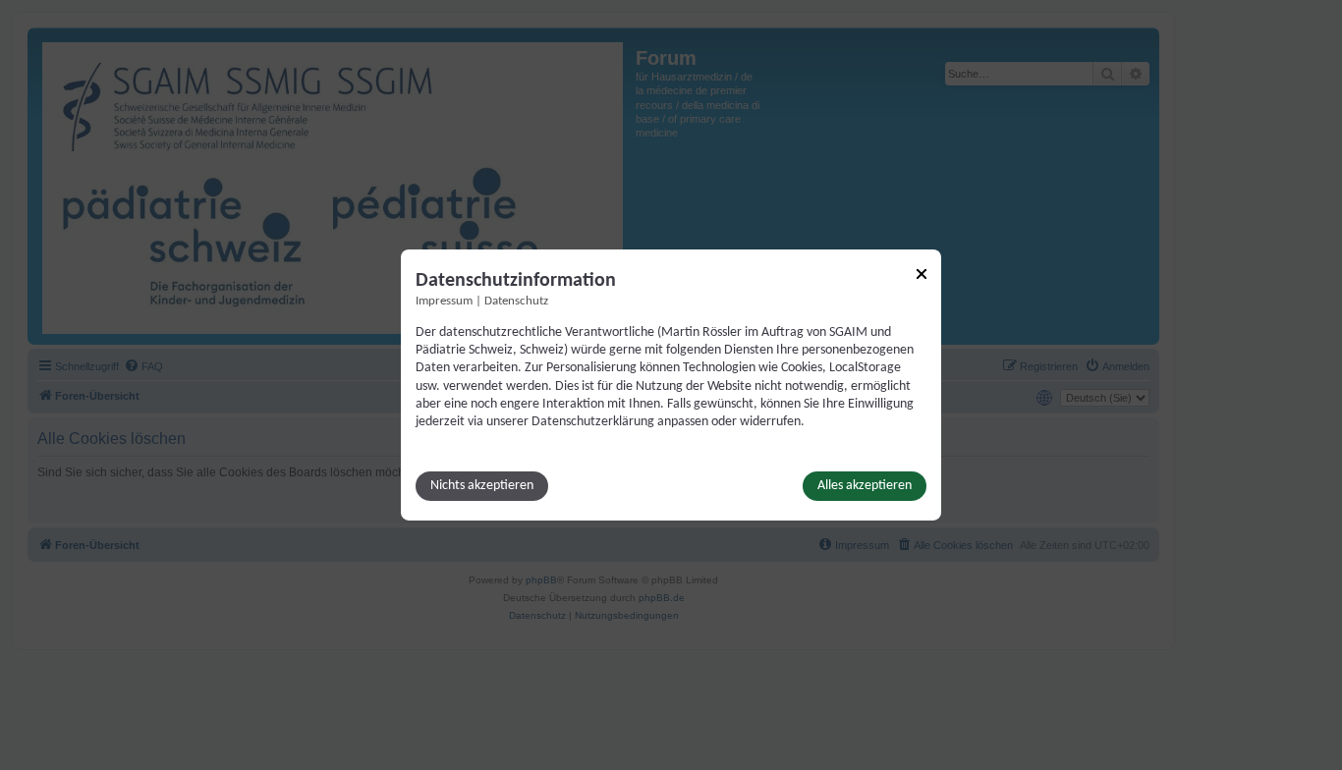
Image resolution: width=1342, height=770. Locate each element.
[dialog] (671, 385)
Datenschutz (516, 301)
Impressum (444, 301)
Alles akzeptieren (864, 485)
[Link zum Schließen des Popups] (921, 274)
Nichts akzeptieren (481, 485)
